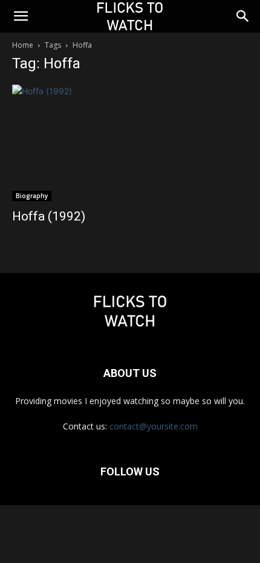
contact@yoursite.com (153, 426)
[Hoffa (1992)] (130, 143)
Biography (32, 195)
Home (22, 45)
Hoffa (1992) (48, 216)
